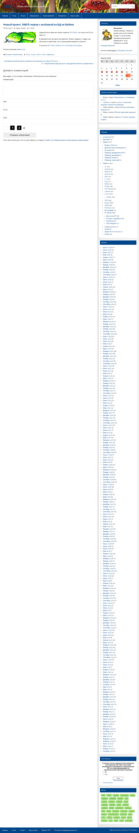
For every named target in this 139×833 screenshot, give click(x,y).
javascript (125, 795)
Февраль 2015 (108, 588)
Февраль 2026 (108, 262)
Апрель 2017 (107, 524)
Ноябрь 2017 (107, 507)
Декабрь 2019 (108, 445)
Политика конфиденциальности (66, 830)
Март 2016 (107, 556)
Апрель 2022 (107, 376)
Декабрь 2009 (108, 714)
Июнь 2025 (107, 282)
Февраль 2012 (108, 675)
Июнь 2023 (107, 341)
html (119, 804)
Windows (108, 208)
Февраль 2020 (108, 440)
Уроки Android (48, 16)
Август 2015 (107, 573)
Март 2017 (107, 526)
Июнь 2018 (107, 489)
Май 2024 (106, 314)
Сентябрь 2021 (108, 393)
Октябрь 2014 (108, 598)
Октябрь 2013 (108, 625)
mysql (33, 54)
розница (116, 811)
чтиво (104, 801)
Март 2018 (107, 497)
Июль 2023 (107, 339)
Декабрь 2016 (108, 534)
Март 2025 (107, 289)
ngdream (106, 102)
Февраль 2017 (108, 529)
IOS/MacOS (109, 189)
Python (32, 28)
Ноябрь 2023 (108, 329)
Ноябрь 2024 (108, 299)
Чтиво (107, 234)
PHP (106, 200)
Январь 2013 (107, 647)
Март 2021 (107, 408)
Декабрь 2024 (108, 297)
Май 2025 (106, 285)
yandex (104, 820)
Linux (107, 194)
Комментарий (8, 79)
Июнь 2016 (107, 549)
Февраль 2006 (108, 741)
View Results (118, 780)
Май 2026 (106, 255)
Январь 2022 (108, 383)
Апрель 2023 (107, 346)
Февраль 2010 (108, 709)
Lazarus (107, 191)
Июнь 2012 (107, 665)
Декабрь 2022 (108, 356)
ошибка (105, 807)
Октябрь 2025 (108, 272)
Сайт (5, 118)
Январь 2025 (108, 294)
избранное (50, 54)
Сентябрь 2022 (108, 364)
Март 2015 (107, 586)
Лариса (105, 142)
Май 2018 (106, 492)
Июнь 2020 (107, 430)
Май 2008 (106, 727)
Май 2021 (106, 403)
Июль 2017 (107, 517)
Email (5, 110)
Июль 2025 (107, 280)
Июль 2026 (107, 250)
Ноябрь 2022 (108, 359)
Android (107, 169)
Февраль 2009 (108, 722)
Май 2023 (106, 344)
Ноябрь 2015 (107, 566)
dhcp (28, 54)
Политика (109, 221)
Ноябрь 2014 (107, 596)
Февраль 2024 (108, 322)
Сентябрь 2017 (108, 512)
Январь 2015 (107, 591)
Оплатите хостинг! (125, 51)
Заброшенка (34, 16)
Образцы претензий (112, 160)
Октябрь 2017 (108, 509)
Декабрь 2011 (108, 680)
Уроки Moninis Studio (112, 232)
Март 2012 (107, 672)
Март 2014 (107, 615)
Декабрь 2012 (108, 650)
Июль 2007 (107, 734)
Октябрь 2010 (108, 702)
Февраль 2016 (108, 559)
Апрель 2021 (107, 405)
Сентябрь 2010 (108, 704)
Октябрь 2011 (108, 684)
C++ (106, 179)
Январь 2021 (107, 413)
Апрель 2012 (107, 670)
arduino (107, 174)
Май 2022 (106, 373)
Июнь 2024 (107, 312)
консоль (128, 807)
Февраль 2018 (108, 499)
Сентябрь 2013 (108, 628)
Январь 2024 (108, 324)
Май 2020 (106, 433)
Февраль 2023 (108, 351)
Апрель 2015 (107, 583)
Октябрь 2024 (108, 302)
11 (107, 72)
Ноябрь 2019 (108, 448)
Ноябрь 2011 (107, 682)
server (44, 54)
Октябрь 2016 (108, 539)
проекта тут (21, 49)
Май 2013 (106, 638)
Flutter (107, 186)
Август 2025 (107, 277)
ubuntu (119, 801)
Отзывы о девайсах (113, 219)
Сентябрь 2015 (108, 571)
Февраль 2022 (108, 381)
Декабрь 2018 (108, 475)
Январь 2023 (108, 354)
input (123, 817)
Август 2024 (107, 307)
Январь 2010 (107, 712)
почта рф (124, 811)
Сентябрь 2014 (108, 601)
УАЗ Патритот (111, 223)
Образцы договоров (112, 155)
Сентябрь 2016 (108, 541)
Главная (5, 16)
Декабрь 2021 (108, 386)
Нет (106, 774)
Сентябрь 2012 (108, 657)
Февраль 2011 (108, 692)
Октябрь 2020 (108, 420)
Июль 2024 (107, 309)
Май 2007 (106, 736)
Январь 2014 (107, 620)
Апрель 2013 (107, 640)
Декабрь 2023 (108, 327)
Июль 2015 (107, 576)
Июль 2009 (107, 719)
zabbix (109, 817)
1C (105, 167)
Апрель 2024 (107, 317)
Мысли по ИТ (111, 216)
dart (126, 801)
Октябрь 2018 (108, 480)
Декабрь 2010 (108, 697)
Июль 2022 (107, 368)
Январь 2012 (107, 677)
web (116, 820)
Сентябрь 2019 (108, 452)
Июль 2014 (107, 606)
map (122, 820)
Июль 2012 (107, 662)
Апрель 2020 (108, 435)
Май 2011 (106, 687)
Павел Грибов (21, 28)
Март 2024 (107, 319)
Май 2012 (106, 667)
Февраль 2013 (108, 645)
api (103, 811)
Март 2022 (107, 378)
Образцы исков (110, 158)
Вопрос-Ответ (110, 145)
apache (107, 172)
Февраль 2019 (108, 470)
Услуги (23, 16)
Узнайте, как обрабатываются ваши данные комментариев (66, 140)
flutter (120, 798)
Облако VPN (45, 830)
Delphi (107, 184)
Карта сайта (74, 16)
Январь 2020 (108, 443)
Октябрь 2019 (108, 450)
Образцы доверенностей (114, 153)
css (111, 820)
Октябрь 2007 (108, 731)
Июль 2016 (107, 546)
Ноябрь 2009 (108, 717)
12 (112, 72)
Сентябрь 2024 (108, 304)
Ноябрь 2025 (108, 270)
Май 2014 (106, 610)
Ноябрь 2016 (108, 536)
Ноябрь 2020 (108, 418)
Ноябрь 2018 (108, 477)
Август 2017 (107, 514)
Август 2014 (107, 603)
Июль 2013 (107, 633)
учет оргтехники (113, 814)
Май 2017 (106, 522)
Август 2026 (107, 247)
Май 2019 (106, 462)
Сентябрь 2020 (108, 423)
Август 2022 (107, 366)
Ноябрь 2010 (108, 699)
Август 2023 (107, 336)
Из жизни (108, 150)
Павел (105, 163)
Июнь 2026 (107, 252)
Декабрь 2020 (108, 415)
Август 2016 (107, 544)
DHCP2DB (73, 32)
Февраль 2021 (108, 410)
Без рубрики (109, 210)
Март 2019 (107, 467)
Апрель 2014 (107, 613)
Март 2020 (107, 438)
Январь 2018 (107, 502)
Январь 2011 (107, 694)
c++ (103, 817)
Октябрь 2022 (108, 361)
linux (132, 795)
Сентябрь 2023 (108, 334)
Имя (5, 101)
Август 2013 (107, 630)
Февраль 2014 (108, 618)
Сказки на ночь (110, 227)
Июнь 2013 (107, 635)
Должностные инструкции (114, 148)
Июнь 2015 (107, 578)
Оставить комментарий (14, 54)
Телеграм (104, 46)
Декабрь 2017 (108, 504)
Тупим (107, 229)
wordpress (119, 807)
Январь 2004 (108, 749)
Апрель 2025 (107, 287)
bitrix (106, 177)
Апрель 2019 (107, 465)
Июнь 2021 (107, 400)
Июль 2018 (107, 487)
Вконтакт (111, 46)
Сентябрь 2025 (108, 275)
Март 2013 (107, 643)
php (109, 795)
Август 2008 (107, 724)
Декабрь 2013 (108, 623)
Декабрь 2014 (108, 593)
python (38, 54)
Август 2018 (107, 485)
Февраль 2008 (108, 729)
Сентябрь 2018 (108, 482)
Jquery (112, 801)
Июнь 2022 (107, 371)
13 (117, 72)
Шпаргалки (62, 16)
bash (129, 817)
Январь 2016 (107, 561)
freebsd (112, 798)
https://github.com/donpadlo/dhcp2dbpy (66, 45)
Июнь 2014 (107, 608)
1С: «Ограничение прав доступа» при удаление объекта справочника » (67, 64)
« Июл (117, 85)
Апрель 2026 (108, 257)
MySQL (109, 197)
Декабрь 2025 (108, 267)
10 (102, 72)
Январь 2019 (107, 472)
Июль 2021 (107, 398)
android (126, 804)
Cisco (107, 181)
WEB (106, 205)
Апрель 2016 (107, 554)
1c (126, 798)
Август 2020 (107, 425)
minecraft (123, 814)
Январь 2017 (107, 531)
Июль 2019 (107, 457)
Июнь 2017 (107, 519)
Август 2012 (107, 660)
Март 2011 (106, 689)
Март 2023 (107, 349)
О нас (14, 16)
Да (106, 772)
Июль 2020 (107, 428)
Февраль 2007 (108, 739)
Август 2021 (107, 396)
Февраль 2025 (108, 292)
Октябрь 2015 (108, 568)
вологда (105, 804)
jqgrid (111, 807)
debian (131, 811)
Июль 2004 (107, 744)
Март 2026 (107, 260)
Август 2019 (107, 455)
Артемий (106, 139)
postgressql (107, 137)
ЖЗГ (8, 6)
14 (122, 72)
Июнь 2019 (107, 460)
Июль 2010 (107, 707)
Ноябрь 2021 (107, 388)
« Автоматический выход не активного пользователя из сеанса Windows (30, 61)
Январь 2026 (108, 265)
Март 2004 (107, 746)
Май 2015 (106, 581)
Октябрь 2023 (108, 331)
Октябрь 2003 (108, 751)
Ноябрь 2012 (107, 652)
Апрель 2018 (107, 494)
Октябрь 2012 (108, 655)
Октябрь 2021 (108, 391)
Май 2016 (106, 551)
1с (103, 795)
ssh (130, 814)
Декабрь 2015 (108, 564)
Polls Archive (108, 783)
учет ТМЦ (129, 820)
